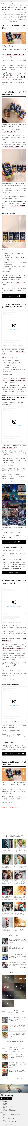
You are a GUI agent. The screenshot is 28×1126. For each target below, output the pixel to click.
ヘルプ (4, 1107)
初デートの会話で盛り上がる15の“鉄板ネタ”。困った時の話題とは (17, 1070)
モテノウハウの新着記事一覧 (15, 1078)
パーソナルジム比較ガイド (9, 1122)
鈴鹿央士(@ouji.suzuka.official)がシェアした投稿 (15, 622)
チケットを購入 (13, 542)
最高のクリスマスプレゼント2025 (11, 1114)
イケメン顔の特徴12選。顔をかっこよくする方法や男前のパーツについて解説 (17, 1034)
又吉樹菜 (4, 12)
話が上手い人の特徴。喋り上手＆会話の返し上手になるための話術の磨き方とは (17, 940)
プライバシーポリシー (8, 1106)
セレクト (5, 1120)
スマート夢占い (7, 1117)
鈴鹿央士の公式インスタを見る (13, 754)
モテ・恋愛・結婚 (10, 5)
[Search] (26, 1)
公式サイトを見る (13, 296)
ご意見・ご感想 (7, 1109)
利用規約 (5, 1103)
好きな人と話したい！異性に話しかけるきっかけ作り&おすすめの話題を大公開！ (17, 1064)
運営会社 (5, 1104)
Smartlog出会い (7, 1116)
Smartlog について (7, 1101)
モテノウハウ (20, 5)
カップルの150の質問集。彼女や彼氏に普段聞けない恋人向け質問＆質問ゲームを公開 (17, 956)
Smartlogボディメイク (8, 1119)
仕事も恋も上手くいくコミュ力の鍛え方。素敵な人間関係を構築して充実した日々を (17, 964)
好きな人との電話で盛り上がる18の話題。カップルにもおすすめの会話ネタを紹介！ (17, 1019)
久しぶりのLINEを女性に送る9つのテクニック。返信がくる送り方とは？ (17, 1027)
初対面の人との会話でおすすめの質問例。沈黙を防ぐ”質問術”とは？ (17, 947)
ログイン (2, 3)
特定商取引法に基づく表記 (9, 1110)
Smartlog (2, 5)
